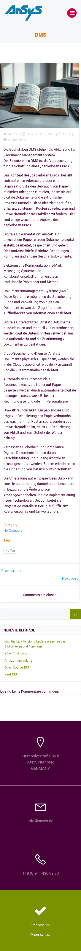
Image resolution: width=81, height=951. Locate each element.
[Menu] (72, 13)
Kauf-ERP (11, 674)
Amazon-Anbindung (18, 660)
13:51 (66, 134)
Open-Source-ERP (17, 667)
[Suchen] (75, 614)
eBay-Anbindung (16, 653)
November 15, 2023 (40, 134)
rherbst (13, 134)
